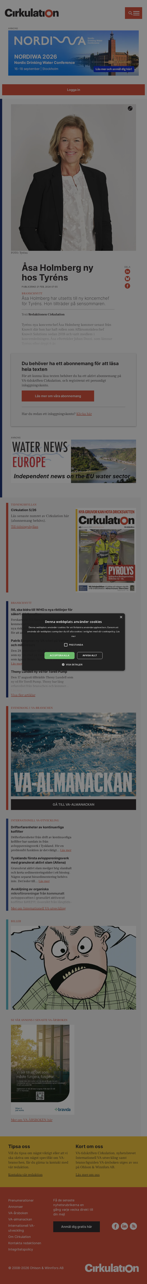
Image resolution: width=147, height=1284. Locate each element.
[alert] (73, 642)
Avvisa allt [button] (90, 655)
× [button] (121, 617)
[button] (74, 664)
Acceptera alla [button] (59, 655)
